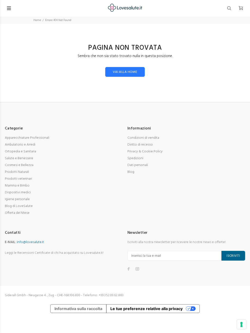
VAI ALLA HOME (125, 72)
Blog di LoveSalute (19, 206)
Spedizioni (135, 158)
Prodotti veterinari (18, 179)
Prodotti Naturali (17, 172)
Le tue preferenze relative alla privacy (146, 308)
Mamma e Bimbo (17, 185)
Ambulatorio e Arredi (20, 144)
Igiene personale (17, 199)
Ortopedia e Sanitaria (20, 151)
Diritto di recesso (140, 144)
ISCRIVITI (233, 256)
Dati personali (137, 165)
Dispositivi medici (18, 192)
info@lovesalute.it (30, 242)
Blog (130, 172)
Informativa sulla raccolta (78, 308)
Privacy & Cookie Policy (145, 151)
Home (37, 20)
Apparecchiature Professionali (27, 138)
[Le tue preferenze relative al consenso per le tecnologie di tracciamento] (241, 324)
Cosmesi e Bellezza (19, 165)
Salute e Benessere (19, 158)
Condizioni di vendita (143, 138)
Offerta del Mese (17, 213)
